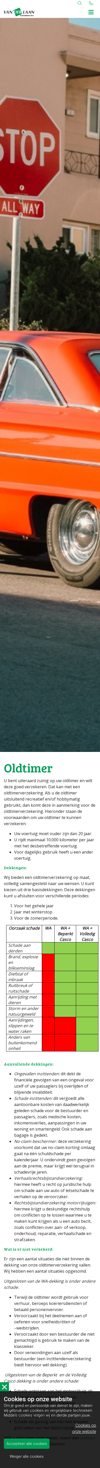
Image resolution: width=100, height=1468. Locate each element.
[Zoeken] (79, 3)
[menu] (91, 11)
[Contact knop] (91, 3)
